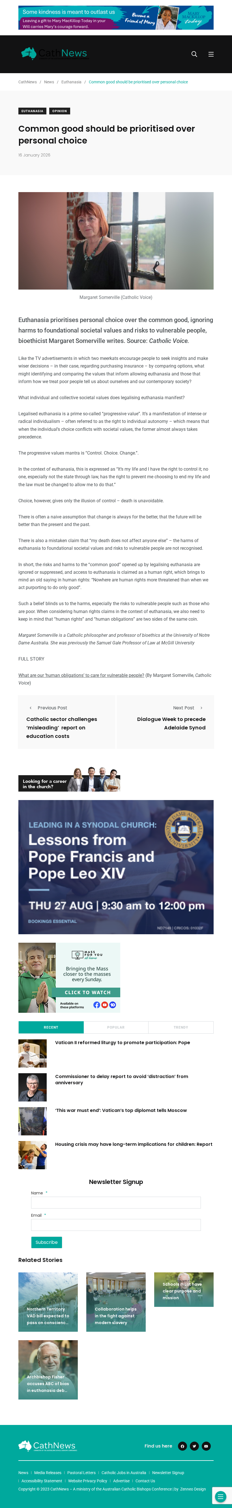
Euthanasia (32, 111)
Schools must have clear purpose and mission (182, 1291)
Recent (51, 1027)
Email (38, 1215)
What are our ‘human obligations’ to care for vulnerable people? (81, 675)
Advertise (121, 1481)
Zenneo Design (193, 1489)
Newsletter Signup (168, 1472)
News (23, 1472)
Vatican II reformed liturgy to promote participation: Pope (122, 1042)
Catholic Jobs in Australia (124, 1472)
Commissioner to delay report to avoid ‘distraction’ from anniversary (121, 1079)
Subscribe (47, 1242)
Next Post (183, 708)
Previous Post (52, 708)
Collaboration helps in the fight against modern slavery (116, 1316)
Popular (116, 1027)
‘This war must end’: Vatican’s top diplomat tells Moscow (121, 1110)
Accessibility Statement (42, 1481)
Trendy (181, 1027)
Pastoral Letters (81, 1472)
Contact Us (145, 1481)
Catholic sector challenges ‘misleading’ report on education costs (61, 728)
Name (39, 1193)
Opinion (59, 111)
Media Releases (47, 1472)
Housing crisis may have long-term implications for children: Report (133, 1144)
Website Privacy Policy (87, 1481)
